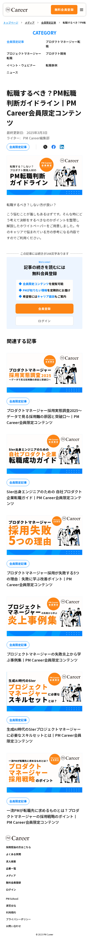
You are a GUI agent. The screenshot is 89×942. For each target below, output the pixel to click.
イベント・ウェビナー (21, 65)
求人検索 (11, 861)
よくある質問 (13, 854)
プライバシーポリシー (18, 919)
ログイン (44, 321)
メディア (30, 22)
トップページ (10, 22)
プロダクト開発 (56, 53)
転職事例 (51, 65)
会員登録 (44, 309)
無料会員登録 (64, 9)
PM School (12, 898)
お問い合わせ (13, 926)
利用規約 (11, 912)
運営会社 (11, 905)
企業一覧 (11, 868)
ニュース (12, 72)
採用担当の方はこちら (18, 847)
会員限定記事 (48, 22)
